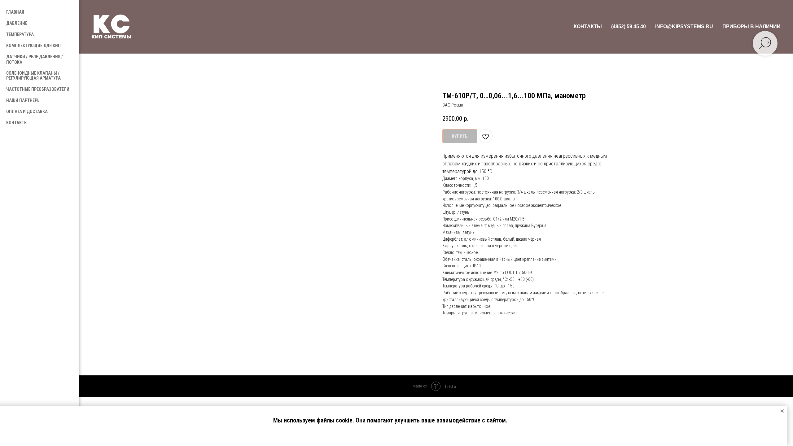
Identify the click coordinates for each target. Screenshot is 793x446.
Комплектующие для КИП (33, 45)
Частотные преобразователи (37, 89)
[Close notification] (782, 411)
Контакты (588, 26)
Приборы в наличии (751, 26)
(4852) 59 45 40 (628, 26)
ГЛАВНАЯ (15, 12)
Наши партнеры (23, 100)
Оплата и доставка (27, 111)
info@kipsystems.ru (684, 26)
